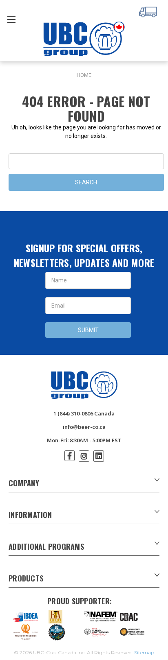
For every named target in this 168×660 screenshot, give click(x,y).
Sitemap (144, 652)
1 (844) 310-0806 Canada (84, 413)
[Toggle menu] (11, 19)
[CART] (149, 11)
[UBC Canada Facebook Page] (69, 455)
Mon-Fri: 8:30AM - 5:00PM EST (84, 440)
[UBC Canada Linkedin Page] (98, 456)
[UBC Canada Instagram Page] (84, 456)
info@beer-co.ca (84, 427)
